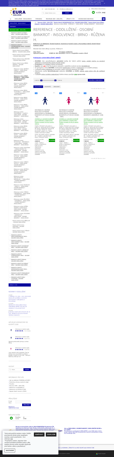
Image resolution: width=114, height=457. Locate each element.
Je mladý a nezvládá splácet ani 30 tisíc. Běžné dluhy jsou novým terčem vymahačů (19, 313)
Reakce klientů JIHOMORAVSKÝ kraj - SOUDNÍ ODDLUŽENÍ (20, 46)
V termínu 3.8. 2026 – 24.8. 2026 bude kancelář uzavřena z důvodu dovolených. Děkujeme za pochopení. (20, 299)
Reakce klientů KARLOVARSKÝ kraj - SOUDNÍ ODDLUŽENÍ (20, 242)
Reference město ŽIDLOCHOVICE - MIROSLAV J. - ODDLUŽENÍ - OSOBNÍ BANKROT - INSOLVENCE (22, 179)
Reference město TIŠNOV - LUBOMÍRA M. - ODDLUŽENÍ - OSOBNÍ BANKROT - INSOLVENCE (22, 194)
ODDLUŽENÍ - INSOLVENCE (23, 19)
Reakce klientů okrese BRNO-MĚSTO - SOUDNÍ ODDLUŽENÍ (21, 51)
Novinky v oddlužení (17, 292)
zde (44, 66)
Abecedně (56, 86)
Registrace (102, 8)
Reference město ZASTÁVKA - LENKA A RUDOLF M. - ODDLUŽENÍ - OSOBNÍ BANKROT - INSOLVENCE (22, 150)
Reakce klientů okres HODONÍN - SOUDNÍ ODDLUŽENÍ (18, 226)
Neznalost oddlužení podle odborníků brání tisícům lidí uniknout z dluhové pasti (18, 306)
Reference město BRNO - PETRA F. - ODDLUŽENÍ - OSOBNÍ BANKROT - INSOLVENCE (21, 100)
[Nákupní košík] (11, 418)
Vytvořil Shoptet (101, 453)
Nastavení (10, 450)
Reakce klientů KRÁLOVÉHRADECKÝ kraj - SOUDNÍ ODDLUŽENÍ (19, 236)
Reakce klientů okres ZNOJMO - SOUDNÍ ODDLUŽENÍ (21, 59)
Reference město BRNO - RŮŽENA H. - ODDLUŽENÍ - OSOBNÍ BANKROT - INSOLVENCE (21, 78)
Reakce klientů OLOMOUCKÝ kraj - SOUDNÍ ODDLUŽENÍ (20, 37)
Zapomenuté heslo (14, 408)
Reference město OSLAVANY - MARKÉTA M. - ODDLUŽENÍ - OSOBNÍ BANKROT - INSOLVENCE (22, 216)
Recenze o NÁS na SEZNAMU (60, 447)
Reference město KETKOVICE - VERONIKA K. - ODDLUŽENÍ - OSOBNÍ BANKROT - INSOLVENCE (21, 143)
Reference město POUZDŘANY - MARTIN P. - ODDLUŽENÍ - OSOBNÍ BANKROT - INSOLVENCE (21, 121)
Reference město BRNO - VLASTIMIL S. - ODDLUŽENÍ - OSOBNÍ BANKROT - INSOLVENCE (22, 92)
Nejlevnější (38, 86)
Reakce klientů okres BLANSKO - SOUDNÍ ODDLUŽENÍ (21, 55)
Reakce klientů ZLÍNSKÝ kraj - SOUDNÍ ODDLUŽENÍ (19, 33)
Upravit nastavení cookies (64, 453)
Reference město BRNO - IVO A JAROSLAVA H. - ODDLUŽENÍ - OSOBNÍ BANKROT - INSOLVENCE (21, 128)
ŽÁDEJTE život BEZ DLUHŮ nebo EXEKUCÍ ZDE (81, 447)
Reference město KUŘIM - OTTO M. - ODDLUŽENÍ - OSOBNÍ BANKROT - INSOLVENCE (21, 157)
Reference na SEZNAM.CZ (16, 387)
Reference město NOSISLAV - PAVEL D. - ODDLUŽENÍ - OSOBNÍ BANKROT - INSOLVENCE (22, 187)
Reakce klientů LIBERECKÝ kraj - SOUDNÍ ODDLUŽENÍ (20, 250)
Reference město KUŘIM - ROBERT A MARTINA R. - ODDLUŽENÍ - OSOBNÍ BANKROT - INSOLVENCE (21, 208)
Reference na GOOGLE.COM (17, 389)
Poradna (39, 19)
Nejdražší (48, 86)
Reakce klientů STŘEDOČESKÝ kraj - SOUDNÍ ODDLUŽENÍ (20, 255)
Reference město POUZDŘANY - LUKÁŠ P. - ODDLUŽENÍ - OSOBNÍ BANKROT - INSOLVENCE (21, 114)
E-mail (10, 401)
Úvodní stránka (11, 18)
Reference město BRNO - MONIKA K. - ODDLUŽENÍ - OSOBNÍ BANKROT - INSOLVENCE (21, 107)
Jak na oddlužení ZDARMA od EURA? (19, 380)
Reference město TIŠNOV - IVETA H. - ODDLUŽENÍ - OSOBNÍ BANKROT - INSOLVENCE (21, 164)
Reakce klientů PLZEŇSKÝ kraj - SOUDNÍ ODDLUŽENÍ (19, 264)
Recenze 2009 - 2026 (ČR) (54, 19)
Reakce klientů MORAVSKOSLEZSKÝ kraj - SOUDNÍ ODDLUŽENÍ (19, 269)
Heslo (10, 402)
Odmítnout (39, 434)
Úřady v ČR (70, 19)
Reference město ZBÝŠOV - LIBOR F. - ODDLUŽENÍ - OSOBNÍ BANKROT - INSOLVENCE (21, 71)
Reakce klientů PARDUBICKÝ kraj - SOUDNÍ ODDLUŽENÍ (20, 273)
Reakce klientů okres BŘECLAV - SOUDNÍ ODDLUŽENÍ (21, 221)
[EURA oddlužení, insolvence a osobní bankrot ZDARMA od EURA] (17, 11)
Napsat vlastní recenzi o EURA (17, 391)
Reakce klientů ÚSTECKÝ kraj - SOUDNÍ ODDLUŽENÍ (19, 41)
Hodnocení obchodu (85, 19)
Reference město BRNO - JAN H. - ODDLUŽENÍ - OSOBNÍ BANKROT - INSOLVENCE (21, 85)
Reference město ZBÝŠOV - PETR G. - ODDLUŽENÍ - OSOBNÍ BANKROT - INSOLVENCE (21, 171)
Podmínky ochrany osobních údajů (19, 382)
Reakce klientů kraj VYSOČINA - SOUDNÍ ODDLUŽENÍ (18, 279)
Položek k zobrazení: (96, 80)
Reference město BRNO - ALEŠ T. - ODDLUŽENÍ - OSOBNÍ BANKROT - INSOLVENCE (21, 135)
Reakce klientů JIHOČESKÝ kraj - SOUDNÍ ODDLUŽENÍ (20, 246)
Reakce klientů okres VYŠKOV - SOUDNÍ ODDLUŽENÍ (21, 231)
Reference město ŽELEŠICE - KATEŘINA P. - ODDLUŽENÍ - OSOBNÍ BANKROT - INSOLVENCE (22, 201)
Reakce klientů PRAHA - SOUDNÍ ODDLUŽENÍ (19, 260)
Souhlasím (51, 434)
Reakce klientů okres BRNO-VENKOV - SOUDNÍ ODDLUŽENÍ (20, 64)
